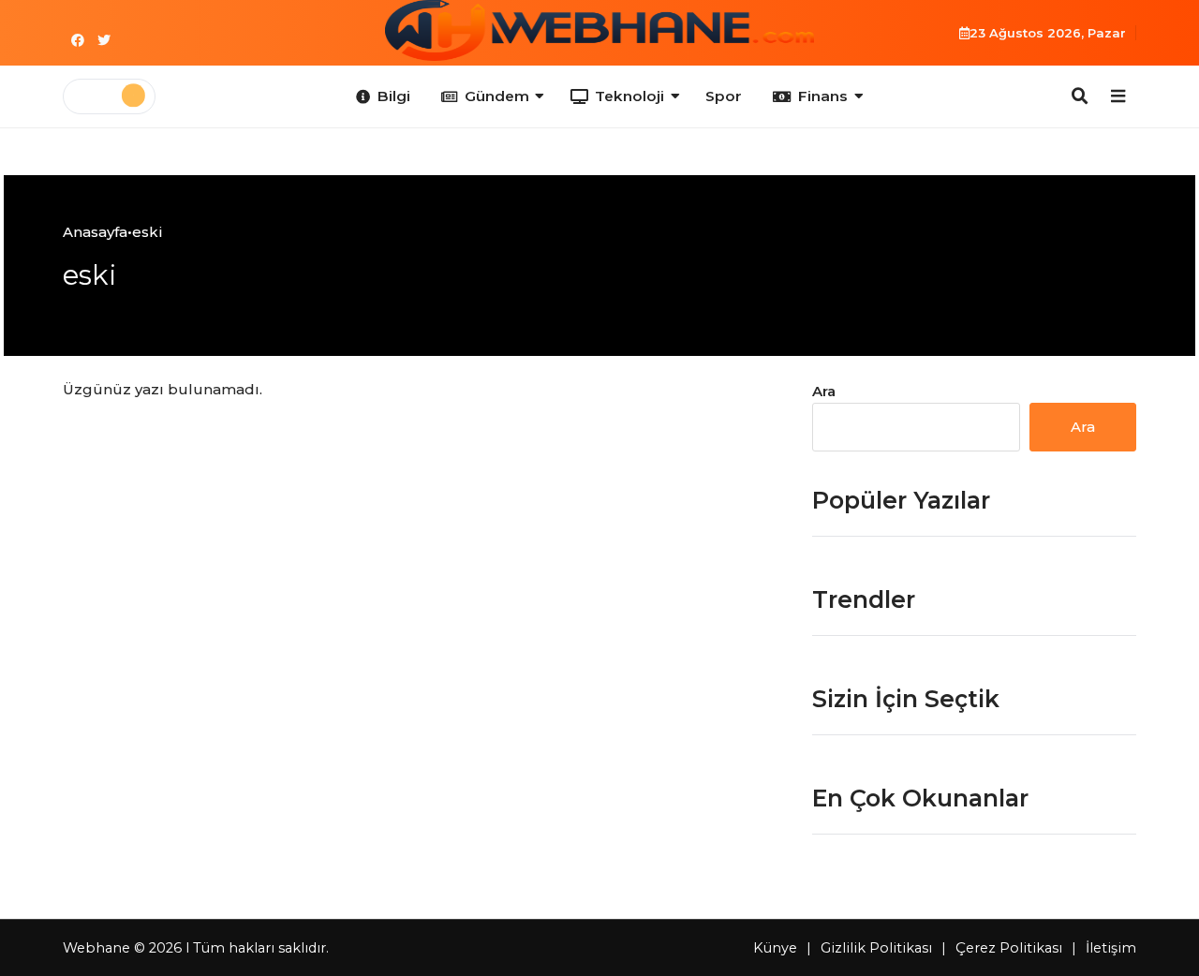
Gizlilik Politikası (876, 947)
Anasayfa (95, 232)
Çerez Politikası (1008, 947)
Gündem (497, 96)
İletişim (1111, 947)
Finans (823, 96)
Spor (723, 96)
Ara (824, 391)
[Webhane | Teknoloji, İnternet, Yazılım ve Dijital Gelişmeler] (599, 30)
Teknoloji (629, 96)
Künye (775, 947)
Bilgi (393, 96)
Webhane (96, 947)
